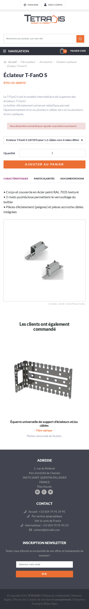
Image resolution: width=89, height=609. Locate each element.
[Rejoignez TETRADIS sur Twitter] (50, 492)
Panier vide (78, 50)
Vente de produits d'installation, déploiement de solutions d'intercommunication (44, 23)
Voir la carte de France (47, 520)
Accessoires (45, 61)
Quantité (9, 153)
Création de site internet (49, 599)
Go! (80, 39)
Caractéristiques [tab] (16, 178)
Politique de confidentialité (55, 595)
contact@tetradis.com (46, 529)
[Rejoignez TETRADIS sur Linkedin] (37, 492)
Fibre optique (27, 61)
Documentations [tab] (72, 178)
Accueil (12, 61)
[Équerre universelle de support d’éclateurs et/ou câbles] (44, 381)
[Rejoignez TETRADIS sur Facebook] (44, 492)
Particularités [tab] (44, 178)
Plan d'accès (44, 486)
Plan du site (19, 599)
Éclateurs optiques (66, 61)
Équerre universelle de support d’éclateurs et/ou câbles (44, 423)
